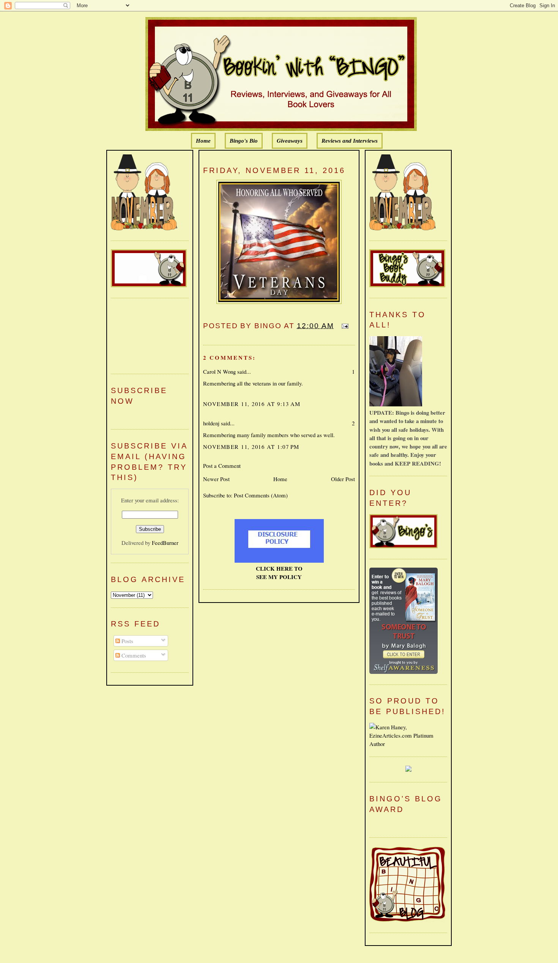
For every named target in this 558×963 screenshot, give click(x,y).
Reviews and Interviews (350, 141)
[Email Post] (343, 326)
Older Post (343, 479)
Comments (133, 655)
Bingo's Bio (244, 141)
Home (203, 141)
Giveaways (290, 141)
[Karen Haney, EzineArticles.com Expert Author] (408, 743)
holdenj (211, 423)
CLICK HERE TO (279, 568)
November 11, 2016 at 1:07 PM (251, 446)
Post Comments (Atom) (261, 495)
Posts (126, 641)
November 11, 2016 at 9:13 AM (252, 404)
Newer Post (216, 479)
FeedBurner (165, 542)
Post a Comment (222, 465)
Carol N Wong (219, 371)
